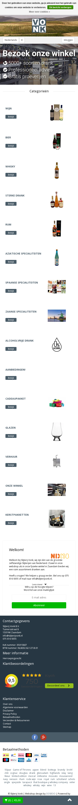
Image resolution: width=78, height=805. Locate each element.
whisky (36, 785)
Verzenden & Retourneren (16, 720)
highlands (55, 773)
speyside (16, 782)
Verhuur (11, 456)
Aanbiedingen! (15, 369)
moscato (53, 776)
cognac (14, 773)
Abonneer (39, 605)
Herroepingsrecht (12, 658)
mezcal (32, 776)
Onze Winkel (14, 485)
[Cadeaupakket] (57, 402)
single (7, 782)
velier (72, 782)
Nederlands (11, 40)
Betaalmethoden (11, 717)
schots (71, 779)
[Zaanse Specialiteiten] (57, 315)
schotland (61, 779)
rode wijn (31, 779)
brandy (61, 769)
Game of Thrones (22, 769)
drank (32, 773)
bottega (52, 769)
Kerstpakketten (17, 514)
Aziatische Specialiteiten (23, 253)
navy (5, 779)
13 (54, 785)
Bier (8, 137)
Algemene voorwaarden (15, 707)
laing (70, 773)
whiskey (27, 785)
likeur (7, 776)
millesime (42, 776)
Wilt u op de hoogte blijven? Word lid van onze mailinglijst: (39, 588)
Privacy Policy (10, 713)
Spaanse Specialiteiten (21, 282)
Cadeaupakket (15, 398)
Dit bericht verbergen (60, 7)
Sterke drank (14, 195)
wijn (43, 785)
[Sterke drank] (57, 199)
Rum (8, 224)
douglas (23, 773)
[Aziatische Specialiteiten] (57, 257)
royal (46, 779)
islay (63, 773)
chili (7, 773)
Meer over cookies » (39, 12)
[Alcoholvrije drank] (57, 344)
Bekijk (11, 116)
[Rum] (57, 228)
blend (43, 769)
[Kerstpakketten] (57, 518)
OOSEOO (51, 793)
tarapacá (27, 782)
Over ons (7, 704)
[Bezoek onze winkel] (39, 64)
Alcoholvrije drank (19, 340)
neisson (13, 779)
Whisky (10, 166)
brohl (69, 769)
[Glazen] (57, 431)
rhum (21, 779)
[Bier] (57, 141)
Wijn (8, 108)
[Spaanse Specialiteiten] (57, 286)
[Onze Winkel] (57, 489)
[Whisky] (57, 170)
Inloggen (68, 40)
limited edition (19, 776)
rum (53, 779)
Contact (7, 723)
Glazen (10, 427)
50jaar (8, 769)
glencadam (42, 773)
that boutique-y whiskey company (50, 782)
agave (35, 769)
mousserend (65, 776)
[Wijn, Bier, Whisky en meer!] (39, 25)
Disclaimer (8, 710)
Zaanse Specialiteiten (20, 311)
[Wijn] (57, 112)
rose (39, 779)
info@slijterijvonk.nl (13, 635)
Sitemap (7, 726)
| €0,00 (14, 800)
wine (49, 785)
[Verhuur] (57, 460)
